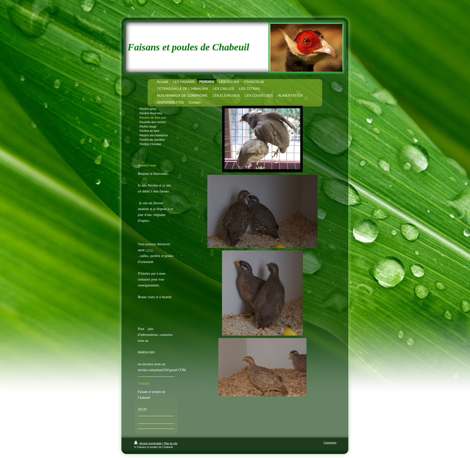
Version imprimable (150, 443)
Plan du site (170, 443)
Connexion (330, 442)
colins (149, 249)
